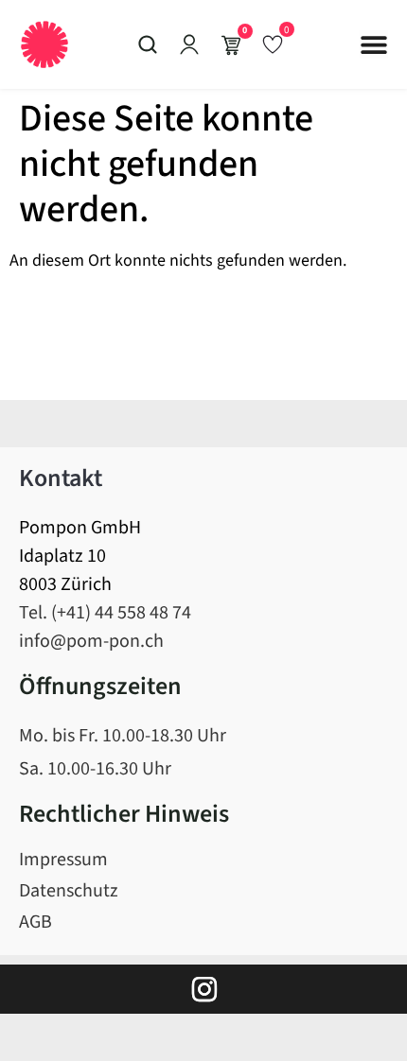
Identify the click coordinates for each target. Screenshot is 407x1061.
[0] (272, 43)
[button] (374, 44)
